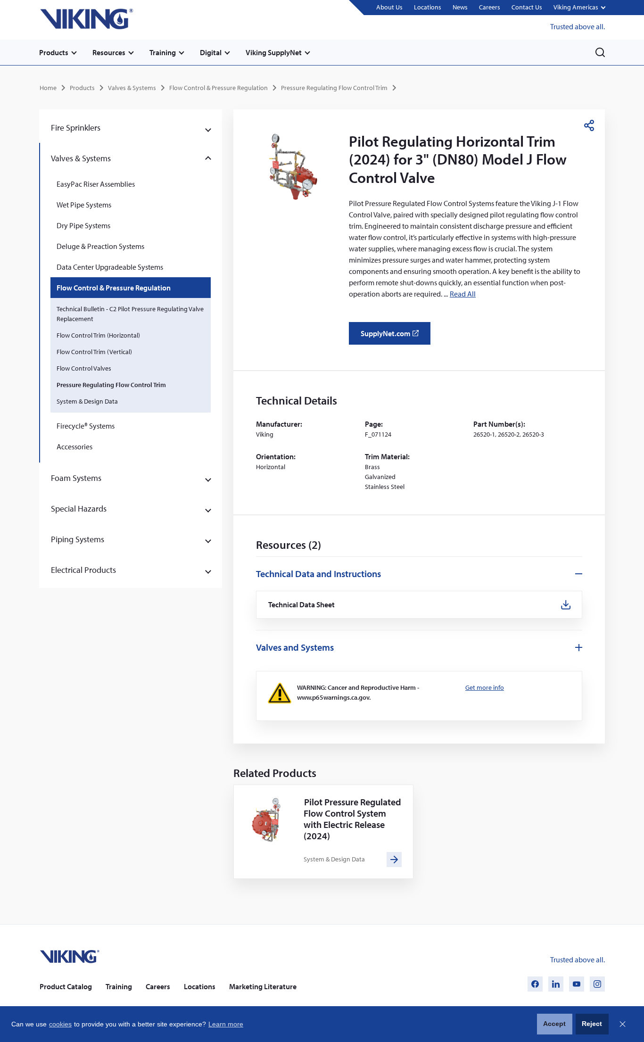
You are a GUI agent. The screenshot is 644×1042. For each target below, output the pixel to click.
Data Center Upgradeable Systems (110, 267)
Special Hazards (79, 508)
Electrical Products (83, 569)
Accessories (74, 446)
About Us (389, 7)
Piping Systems (77, 539)
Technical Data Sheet (301, 605)
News (460, 7)
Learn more (225, 1024)
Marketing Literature (263, 986)
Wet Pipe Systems (84, 204)
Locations (427, 7)
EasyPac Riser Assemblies (96, 184)
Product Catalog (66, 986)
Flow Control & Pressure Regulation (218, 87)
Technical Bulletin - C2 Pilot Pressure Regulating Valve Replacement (130, 314)
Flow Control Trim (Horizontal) (98, 335)
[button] (579, 7)
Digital (211, 52)
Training (162, 52)
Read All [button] (463, 293)
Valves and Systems (295, 647)
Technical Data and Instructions (318, 573)
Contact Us (527, 7)
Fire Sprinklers (75, 127)
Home (48, 87)
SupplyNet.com (392, 337)
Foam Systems (76, 477)
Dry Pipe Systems (83, 225)
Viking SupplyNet (274, 52)
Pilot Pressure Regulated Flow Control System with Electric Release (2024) (352, 819)
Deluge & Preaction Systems (100, 246)
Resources (108, 52)
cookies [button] (60, 1024)
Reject (592, 1023)
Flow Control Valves (84, 368)
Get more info (484, 687)
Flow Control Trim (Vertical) (94, 351)
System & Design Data (87, 401)
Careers (489, 7)
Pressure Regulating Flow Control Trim (334, 87)
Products (53, 52)
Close (622, 1024)
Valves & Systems (132, 87)
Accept (554, 1023)
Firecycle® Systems (86, 425)
